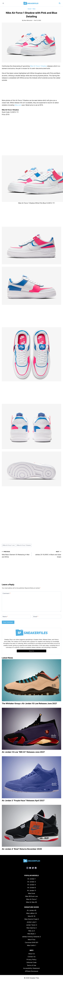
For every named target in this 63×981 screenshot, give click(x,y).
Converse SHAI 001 (31, 942)
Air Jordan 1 (31, 879)
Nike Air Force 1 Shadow (38, 66)
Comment (7, 593)
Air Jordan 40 (31, 910)
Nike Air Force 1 (31, 899)
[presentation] (31, 680)
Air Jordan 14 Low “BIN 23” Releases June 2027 (23, 752)
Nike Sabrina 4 (32, 928)
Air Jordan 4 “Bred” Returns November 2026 (22, 849)
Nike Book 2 (31, 934)
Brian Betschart (28, 20)
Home (29, 8)
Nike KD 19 (31, 916)
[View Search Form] (59, 3)
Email (35, 616)
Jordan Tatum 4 (31, 925)
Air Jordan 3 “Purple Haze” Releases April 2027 (23, 800)
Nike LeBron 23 (31, 913)
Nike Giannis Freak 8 (31, 919)
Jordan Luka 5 (31, 922)
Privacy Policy (31, 959)
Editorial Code (31, 962)
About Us (31, 954)
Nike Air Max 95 (31, 902)
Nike (34, 8)
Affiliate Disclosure (31, 971)
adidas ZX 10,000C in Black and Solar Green (48, 554)
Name (5, 616)
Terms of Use (31, 965)
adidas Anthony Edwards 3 (31, 937)
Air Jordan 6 (31, 887)
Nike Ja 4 (31, 931)
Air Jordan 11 (31, 890)
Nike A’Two (31, 939)
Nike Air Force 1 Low (9, 545)
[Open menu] (3, 3)
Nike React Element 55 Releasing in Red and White (15, 554)
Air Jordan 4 (31, 885)
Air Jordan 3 (31, 882)
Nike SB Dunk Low (31, 896)
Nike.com (18, 105)
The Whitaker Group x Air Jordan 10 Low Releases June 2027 (29, 703)
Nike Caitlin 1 (31, 945)
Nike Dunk (31, 893)
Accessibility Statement (31, 968)
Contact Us (31, 957)
